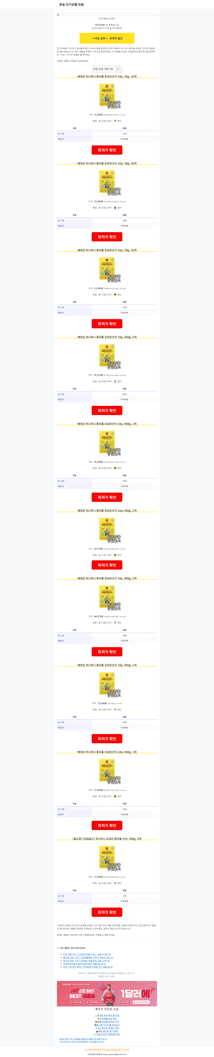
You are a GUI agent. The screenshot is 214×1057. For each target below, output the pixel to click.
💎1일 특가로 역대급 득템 (107, 1027)
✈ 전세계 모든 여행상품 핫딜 (107, 1034)
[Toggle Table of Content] (117, 69)
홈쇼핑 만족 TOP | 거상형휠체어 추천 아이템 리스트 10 (88, 957)
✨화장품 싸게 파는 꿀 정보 (107, 1015)
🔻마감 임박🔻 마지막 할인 (107, 38)
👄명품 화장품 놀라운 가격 (107, 1021)
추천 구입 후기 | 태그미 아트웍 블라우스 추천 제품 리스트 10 (82, 1041)
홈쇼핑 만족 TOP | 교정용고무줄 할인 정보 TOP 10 (86, 960)
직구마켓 (125, 1049)
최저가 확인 (107, 150)
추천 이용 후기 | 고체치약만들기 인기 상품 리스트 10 (87, 954)
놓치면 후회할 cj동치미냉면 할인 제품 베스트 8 (84, 963)
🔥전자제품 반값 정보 (107, 1018)
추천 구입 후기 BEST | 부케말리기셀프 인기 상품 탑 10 (87, 966)
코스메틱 (89, 1049)
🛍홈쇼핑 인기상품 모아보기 (107, 1024)
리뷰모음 (106, 1049)
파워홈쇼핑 (115, 1049)
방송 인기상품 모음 (71, 4)
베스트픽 (97, 1049)
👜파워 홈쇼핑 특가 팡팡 (107, 1031)
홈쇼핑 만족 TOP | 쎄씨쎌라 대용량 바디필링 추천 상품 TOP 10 (83, 1039)
